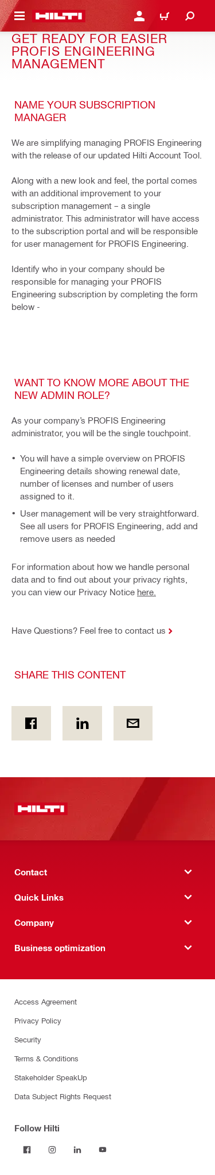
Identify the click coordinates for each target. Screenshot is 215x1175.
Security (27, 1039)
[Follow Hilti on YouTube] (102, 1149)
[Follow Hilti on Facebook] (27, 1149)
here (145, 592)
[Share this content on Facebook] (31, 723)
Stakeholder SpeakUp (50, 1077)
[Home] (58, 16)
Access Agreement (45, 1001)
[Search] (189, 16)
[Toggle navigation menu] (19, 16)
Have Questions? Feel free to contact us (88, 630)
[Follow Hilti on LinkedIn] (77, 1149)
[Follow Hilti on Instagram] (52, 1149)
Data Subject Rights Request (62, 1096)
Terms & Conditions (46, 1058)
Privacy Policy (37, 1020)
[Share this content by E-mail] (133, 723)
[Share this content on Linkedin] (82, 723)
